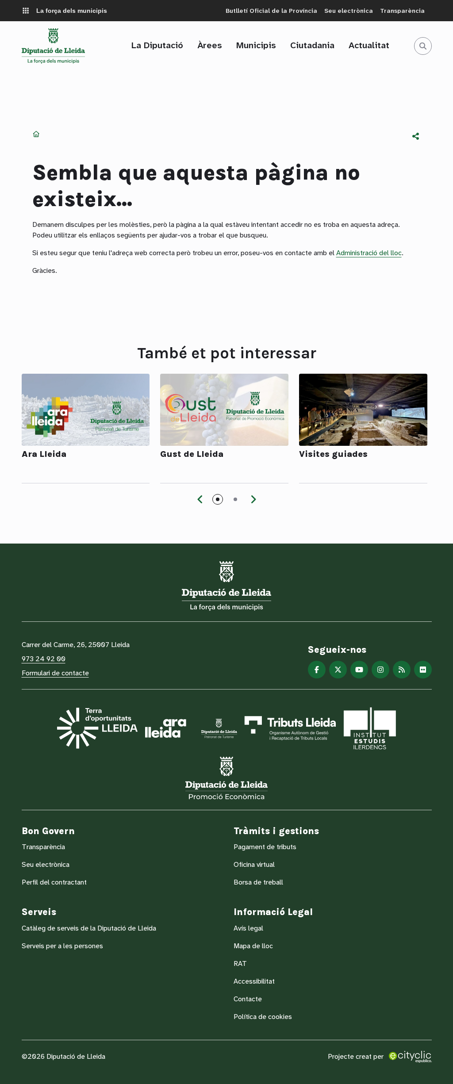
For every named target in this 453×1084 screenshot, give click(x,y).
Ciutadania (312, 45)
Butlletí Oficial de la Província (271, 11)
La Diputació (157, 45)
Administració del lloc (369, 252)
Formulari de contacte (55, 673)
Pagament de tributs (265, 846)
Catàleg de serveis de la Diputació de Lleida (89, 928)
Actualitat (369, 45)
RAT (240, 963)
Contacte (248, 999)
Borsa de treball (258, 882)
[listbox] (416, 136)
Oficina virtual (254, 864)
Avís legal (248, 928)
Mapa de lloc (253, 945)
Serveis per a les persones (62, 945)
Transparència (402, 11)
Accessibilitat (254, 981)
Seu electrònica (348, 11)
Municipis (256, 45)
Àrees (209, 45)
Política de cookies (263, 1016)
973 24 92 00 (43, 658)
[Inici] (53, 46)
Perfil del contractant (54, 882)
